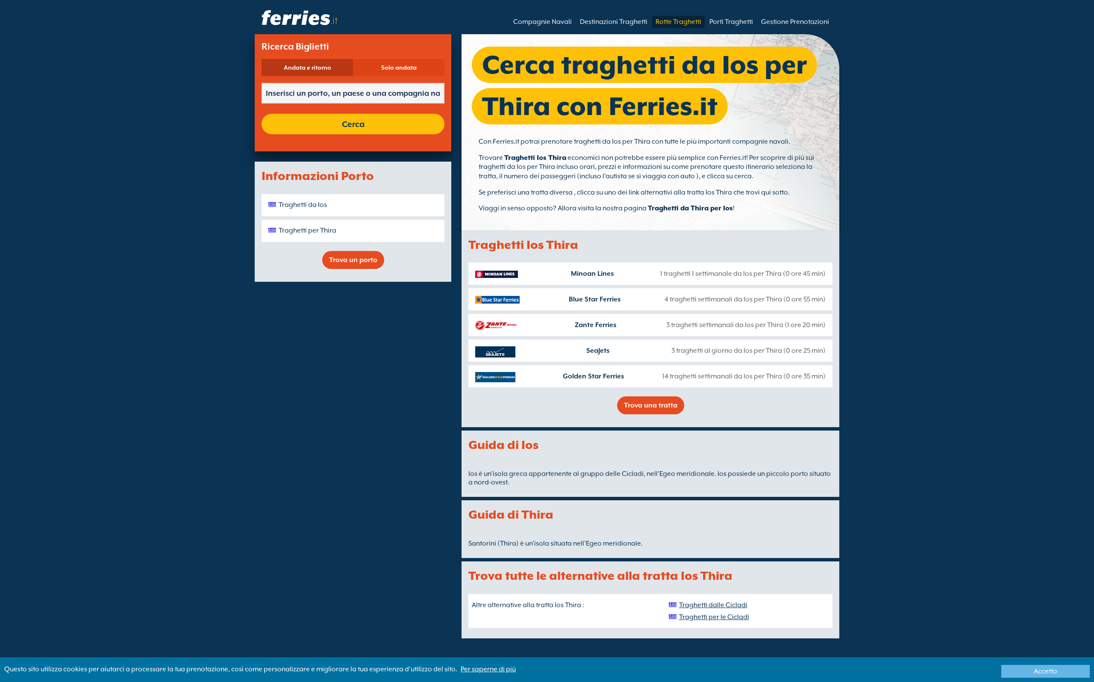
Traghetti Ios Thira (535, 158)
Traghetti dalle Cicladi (713, 605)
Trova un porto (353, 260)
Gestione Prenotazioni (795, 22)
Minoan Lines (592, 274)
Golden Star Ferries (593, 376)
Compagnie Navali (542, 22)
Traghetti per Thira (307, 230)
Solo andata (399, 67)
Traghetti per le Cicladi (714, 617)
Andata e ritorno (307, 67)
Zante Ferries (595, 325)
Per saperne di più (488, 669)
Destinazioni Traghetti (613, 22)
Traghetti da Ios (303, 205)
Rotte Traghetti (678, 22)
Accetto (1045, 671)
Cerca (353, 124)
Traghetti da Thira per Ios (690, 208)
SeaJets (597, 350)
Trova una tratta (650, 405)
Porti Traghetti (731, 22)
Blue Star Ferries (595, 299)
